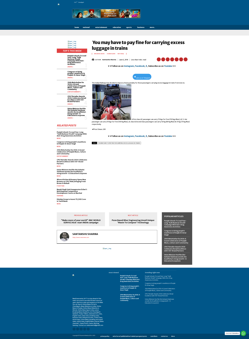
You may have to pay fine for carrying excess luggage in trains (119, 143)
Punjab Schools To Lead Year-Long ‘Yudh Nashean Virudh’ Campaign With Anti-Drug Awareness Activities (77, 60)
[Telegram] (186, 59)
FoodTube (60, 186)
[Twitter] (173, 2)
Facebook (140, 66)
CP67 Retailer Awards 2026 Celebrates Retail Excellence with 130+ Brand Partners (77, 98)
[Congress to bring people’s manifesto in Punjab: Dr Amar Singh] (61, 74)
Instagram (129, 66)
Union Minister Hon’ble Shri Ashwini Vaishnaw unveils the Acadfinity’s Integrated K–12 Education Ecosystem (77, 112)
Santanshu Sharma (109, 60)
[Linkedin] (165, 2)
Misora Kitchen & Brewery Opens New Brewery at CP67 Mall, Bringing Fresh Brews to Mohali (71, 181)
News (70, 66)
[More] (190, 59)
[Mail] (167, 2)
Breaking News (99, 53)
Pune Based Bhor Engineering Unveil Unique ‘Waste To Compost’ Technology (133, 221)
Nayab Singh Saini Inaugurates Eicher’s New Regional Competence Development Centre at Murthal (72, 191)
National (121, 53)
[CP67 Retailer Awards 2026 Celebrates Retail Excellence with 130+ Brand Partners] (61, 100)
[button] (161, 27)
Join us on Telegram (143, 78)
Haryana (60, 195)
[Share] (170, 2)
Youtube (168, 66)
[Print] (181, 59)
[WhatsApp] (175, 2)
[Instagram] (162, 2)
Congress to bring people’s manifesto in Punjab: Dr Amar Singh (76, 73)
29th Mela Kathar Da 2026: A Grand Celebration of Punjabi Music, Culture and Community (77, 85)
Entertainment (74, 92)
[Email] (177, 59)
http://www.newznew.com (80, 237)
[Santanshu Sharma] (93, 60)
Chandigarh (111, 53)
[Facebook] (159, 2)
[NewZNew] (160, 14)
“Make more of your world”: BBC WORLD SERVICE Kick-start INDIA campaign (81, 221)
